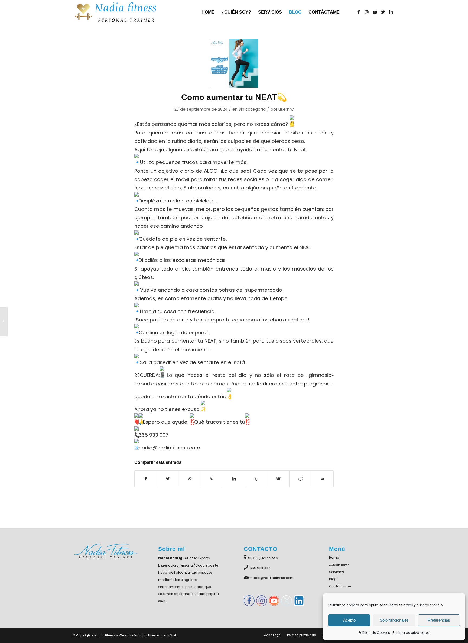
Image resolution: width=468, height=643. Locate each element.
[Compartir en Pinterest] (212, 479)
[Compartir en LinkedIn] (234, 479)
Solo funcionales (394, 620)
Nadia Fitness (105, 635)
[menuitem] (208, 12)
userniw (286, 109)
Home (334, 557)
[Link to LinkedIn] (391, 12)
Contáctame (340, 586)
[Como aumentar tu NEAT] (234, 63)
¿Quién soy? (339, 564)
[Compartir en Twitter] (168, 479)
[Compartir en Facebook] (146, 479)
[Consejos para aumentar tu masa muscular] (4, 321)
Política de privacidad (411, 632)
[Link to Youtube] (375, 12)
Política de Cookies (374, 632)
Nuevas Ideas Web (162, 635)
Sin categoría (252, 109)
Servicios (336, 572)
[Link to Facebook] (359, 12)
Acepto (349, 620)
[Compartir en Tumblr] (256, 479)
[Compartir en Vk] (278, 479)
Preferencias (439, 620)
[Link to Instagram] (367, 12)
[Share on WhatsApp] (190, 479)
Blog (333, 579)
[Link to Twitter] (383, 12)
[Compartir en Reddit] (300, 479)
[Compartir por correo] (322, 479)
